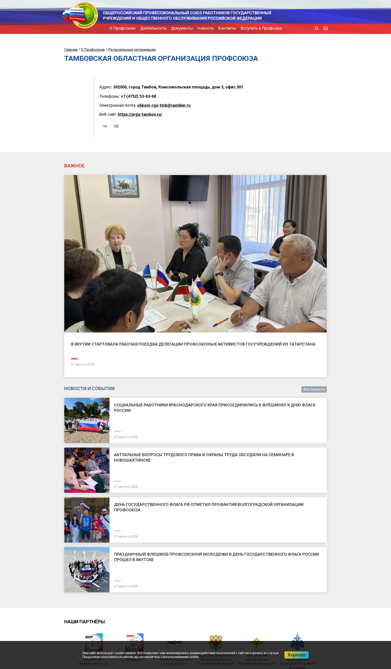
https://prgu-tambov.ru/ (140, 114)
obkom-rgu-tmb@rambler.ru (164, 105)
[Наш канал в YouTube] (116, 126)
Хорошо (296, 654)
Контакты (189, 28)
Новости (167, 28)
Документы (144, 28)
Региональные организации (132, 49)
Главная (71, 49)
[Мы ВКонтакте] (105, 126)
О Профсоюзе (84, 28)
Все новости (314, 389)
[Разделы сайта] (65, 28)
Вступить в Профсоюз (222, 28)
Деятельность (115, 28)
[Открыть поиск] (316, 28)
